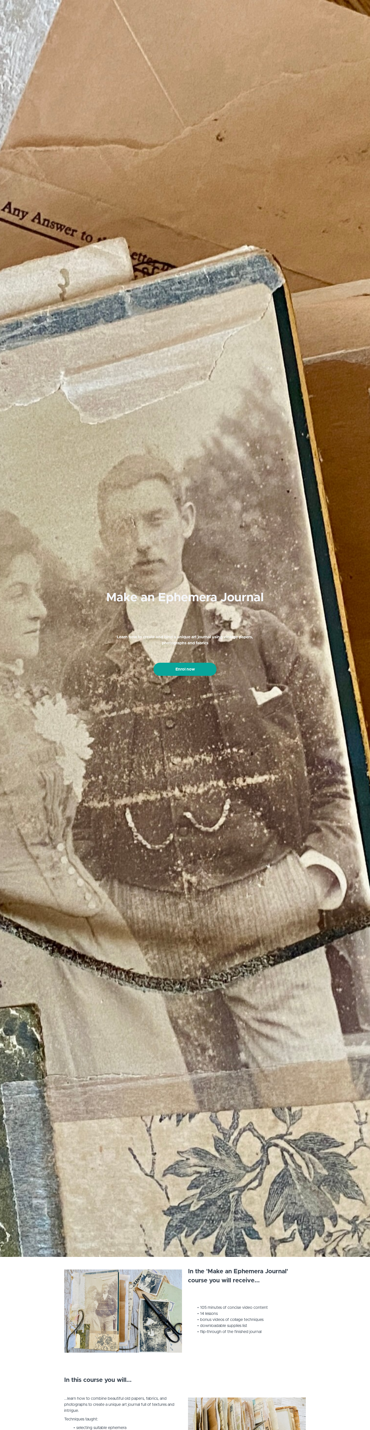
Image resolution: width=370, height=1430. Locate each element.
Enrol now (185, 669)
